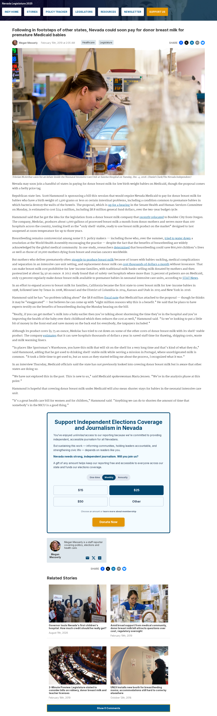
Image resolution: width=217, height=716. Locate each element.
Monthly (109, 477)
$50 (80, 501)
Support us (157, 11)
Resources (108, 11)
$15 (80, 490)
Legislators (84, 11)
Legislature (106, 42)
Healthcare (88, 42)
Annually (122, 477)
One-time (95, 477)
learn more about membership (119, 511)
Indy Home (12, 11)
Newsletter (132, 11)
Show (108, 708)
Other (136, 501)
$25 (136, 490)
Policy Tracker (56, 11)
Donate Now (108, 522)
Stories (32, 11)
